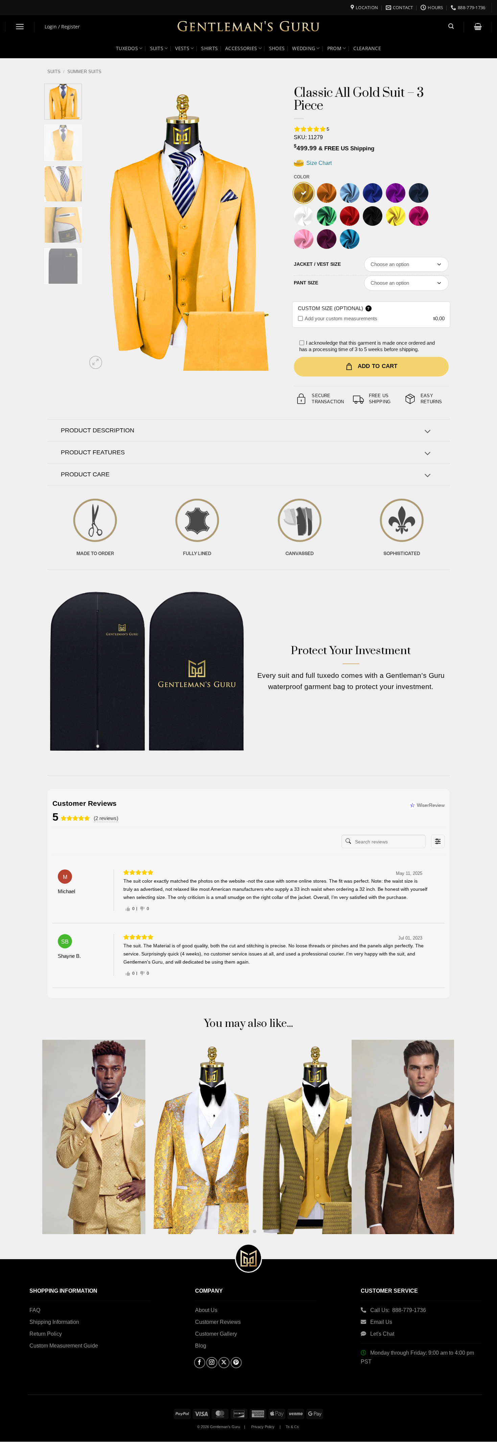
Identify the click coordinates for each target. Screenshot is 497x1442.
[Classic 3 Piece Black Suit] (372, 216)
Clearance (367, 48)
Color (301, 176)
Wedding (303, 48)
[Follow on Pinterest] (236, 1362)
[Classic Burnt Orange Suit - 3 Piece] (326, 193)
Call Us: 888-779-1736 (398, 1310)
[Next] (265, 227)
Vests (182, 48)
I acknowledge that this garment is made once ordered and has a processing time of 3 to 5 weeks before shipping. (367, 346)
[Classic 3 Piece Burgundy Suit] (326, 239)
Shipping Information (54, 1322)
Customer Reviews (218, 1322)
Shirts (209, 48)
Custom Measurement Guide (63, 1346)
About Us (206, 1310)
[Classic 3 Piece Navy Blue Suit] (418, 193)
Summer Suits (84, 71)
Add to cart (378, 366)
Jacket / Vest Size (317, 264)
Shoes (277, 48)
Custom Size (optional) (334, 308)
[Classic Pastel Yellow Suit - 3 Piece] (395, 216)
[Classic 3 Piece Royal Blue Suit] (372, 193)
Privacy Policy (263, 1427)
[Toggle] (427, 432)
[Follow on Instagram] (211, 1362)
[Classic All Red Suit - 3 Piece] (349, 216)
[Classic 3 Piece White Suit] (303, 216)
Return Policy (45, 1334)
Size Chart (318, 163)
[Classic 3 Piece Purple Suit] (395, 193)
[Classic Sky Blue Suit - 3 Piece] (349, 193)
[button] (20, 26)
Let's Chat (382, 1334)
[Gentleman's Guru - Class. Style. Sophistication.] (248, 27)
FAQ (34, 1310)
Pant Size (306, 282)
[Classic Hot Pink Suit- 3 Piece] (418, 216)
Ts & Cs (292, 1427)
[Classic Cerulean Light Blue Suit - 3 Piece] (349, 239)
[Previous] (99, 227)
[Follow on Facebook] (199, 1362)
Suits (156, 48)
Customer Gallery (216, 1334)
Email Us (382, 1322)
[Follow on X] (224, 1362)
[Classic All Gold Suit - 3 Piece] (303, 193)
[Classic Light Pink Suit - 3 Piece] (303, 239)
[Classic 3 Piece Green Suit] (326, 216)
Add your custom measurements (341, 318)
